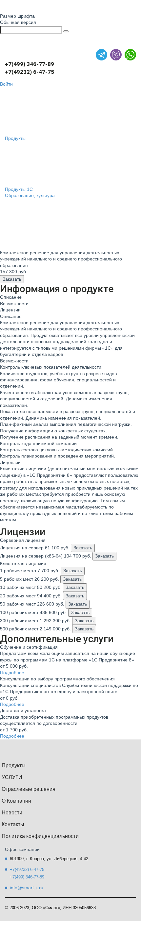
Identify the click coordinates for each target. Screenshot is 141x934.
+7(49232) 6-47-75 (29, 72)
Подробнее (12, 672)
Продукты (15, 138)
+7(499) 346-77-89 (29, 64)
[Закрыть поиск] (66, 31)
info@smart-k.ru (26, 887)
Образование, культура (30, 195)
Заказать (12, 279)
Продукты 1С (19, 189)
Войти (6, 84)
